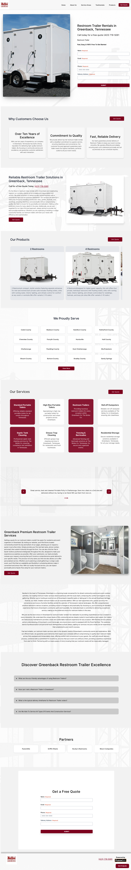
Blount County (26, 359)
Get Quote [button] (124, 5)
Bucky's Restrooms (79, 749)
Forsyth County (53, 339)
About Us (73, 5)
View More (66, 368)
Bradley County (80, 359)
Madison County (53, 330)
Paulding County (53, 349)
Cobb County (26, 330)
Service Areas (86, 5)
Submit (103, 85)
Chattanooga (26, 349)
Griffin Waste (53, 749)
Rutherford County (106, 330)
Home (63, 5)
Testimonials (100, 5)
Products (112, 5)
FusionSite (26, 749)
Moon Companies (106, 749)
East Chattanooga (80, 349)
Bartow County (53, 359)
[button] (23, 491)
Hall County (106, 339)
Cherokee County (26, 339)
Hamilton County (79, 330)
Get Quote (117, 119)
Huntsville (80, 339)
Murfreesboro (106, 349)
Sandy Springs (106, 359)
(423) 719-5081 (111, 35)
